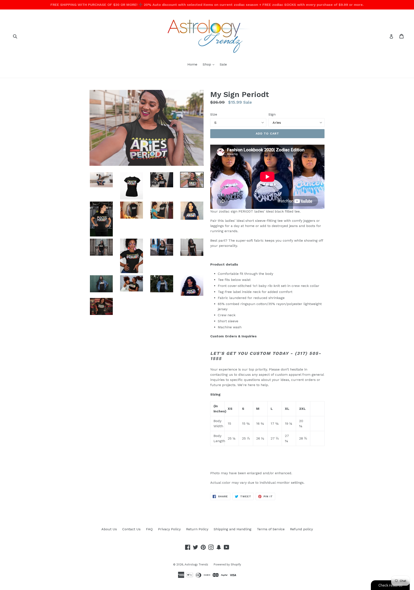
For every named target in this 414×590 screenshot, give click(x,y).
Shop (209, 64)
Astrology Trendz (196, 564)
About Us (109, 529)
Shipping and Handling (232, 529)
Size (213, 114)
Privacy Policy (169, 529)
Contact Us (131, 529)
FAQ (149, 529)
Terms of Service (271, 529)
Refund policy (301, 529)
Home (192, 64)
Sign (272, 114)
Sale (223, 64)
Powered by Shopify (227, 564)
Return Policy (197, 529)
